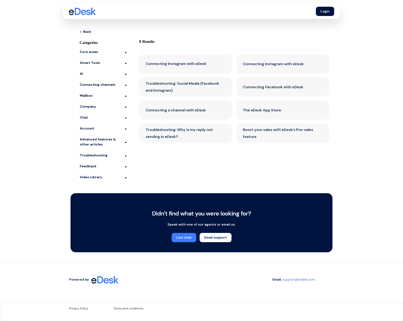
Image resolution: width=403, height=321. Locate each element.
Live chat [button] (184, 237)
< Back (85, 31)
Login (325, 11)
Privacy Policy (78, 308)
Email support (215, 237)
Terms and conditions (128, 308)
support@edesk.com (299, 279)
